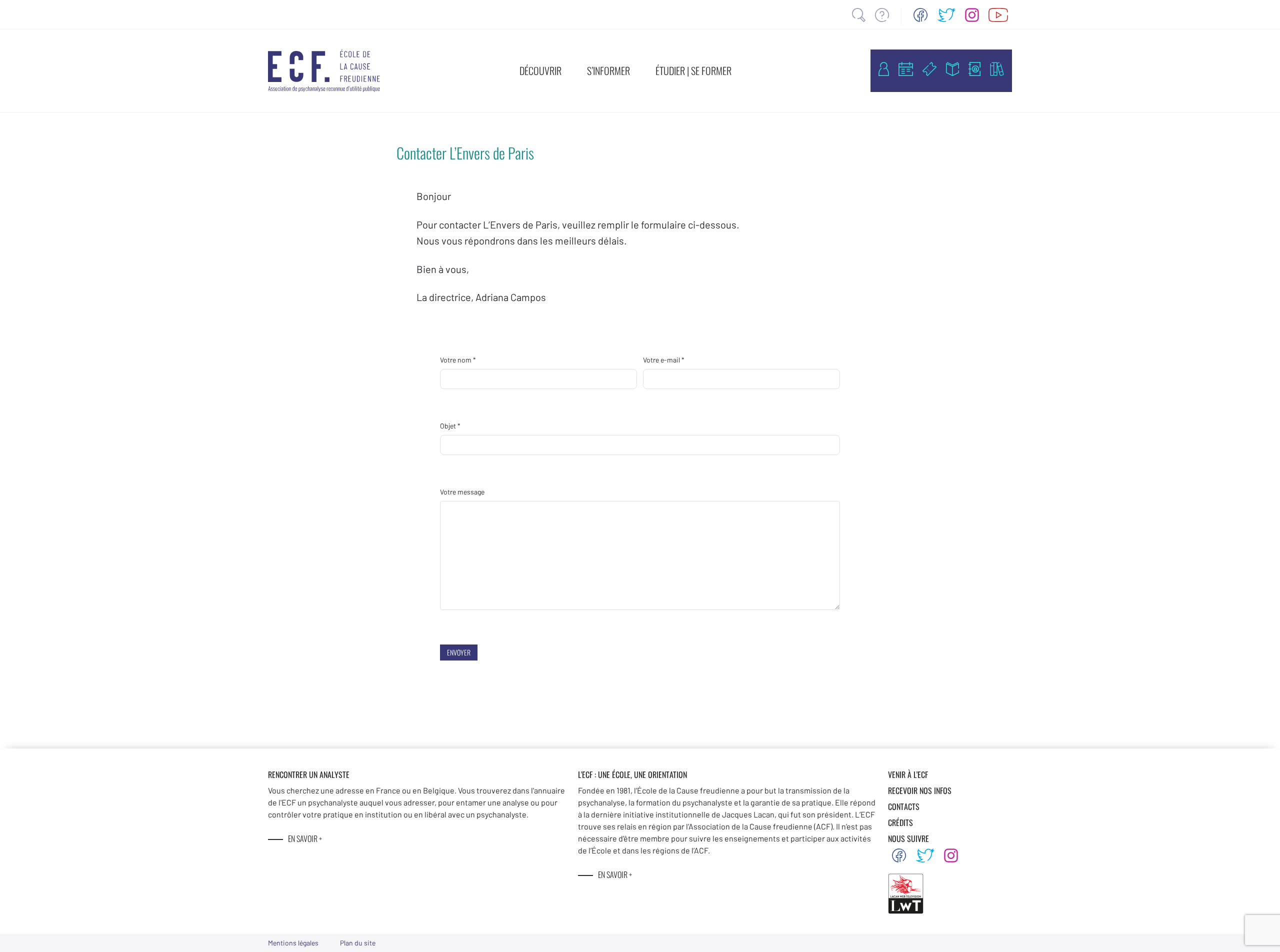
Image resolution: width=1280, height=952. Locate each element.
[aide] (882, 15)
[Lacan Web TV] (998, 15)
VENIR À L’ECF (908, 774)
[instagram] (972, 15)
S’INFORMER (608, 70)
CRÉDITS (900, 822)
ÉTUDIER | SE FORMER (694, 70)
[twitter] (946, 15)
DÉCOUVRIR (541, 70)
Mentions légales (293, 942)
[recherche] (859, 15)
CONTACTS (904, 806)
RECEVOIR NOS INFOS (920, 790)
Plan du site (358, 942)
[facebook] (921, 15)
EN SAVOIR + (305, 838)
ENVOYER (458, 652)
